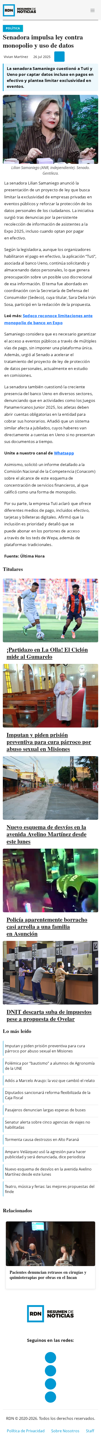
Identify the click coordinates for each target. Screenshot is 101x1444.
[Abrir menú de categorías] (92, 10)
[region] (50, 1255)
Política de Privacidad (26, 1430)
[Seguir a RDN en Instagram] (50, 1370)
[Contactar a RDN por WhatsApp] (50, 1397)
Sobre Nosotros (65, 1430)
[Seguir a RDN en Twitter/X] (50, 1384)
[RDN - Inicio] (21, 10)
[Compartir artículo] (59, 56)
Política (13, 28)
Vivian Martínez (16, 56)
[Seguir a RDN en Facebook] (50, 1357)
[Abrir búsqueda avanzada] (82, 10)
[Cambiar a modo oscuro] (75, 10)
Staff (90, 1430)
